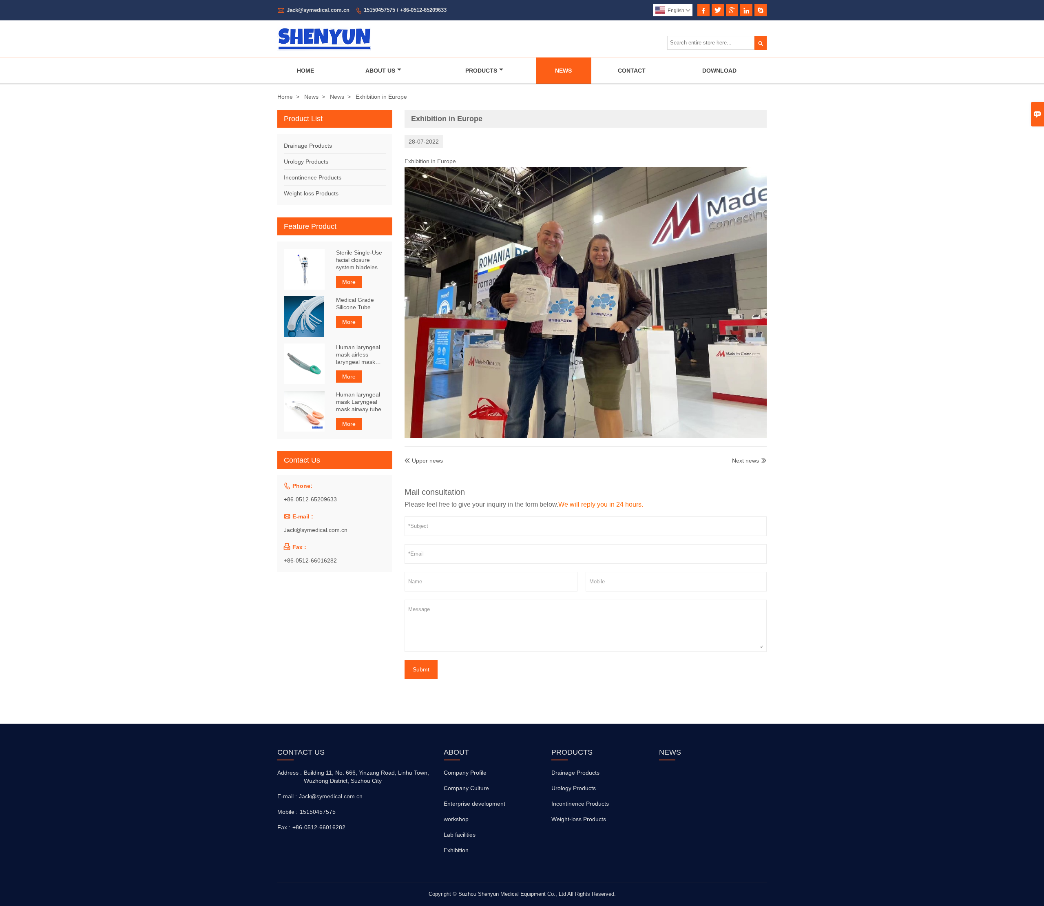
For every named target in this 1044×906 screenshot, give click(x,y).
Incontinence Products (312, 177)
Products (481, 70)
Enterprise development (474, 803)
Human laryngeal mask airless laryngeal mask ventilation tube (358, 355)
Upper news (424, 460)
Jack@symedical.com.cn (318, 10)
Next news (745, 460)
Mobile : (287, 812)
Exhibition (456, 850)
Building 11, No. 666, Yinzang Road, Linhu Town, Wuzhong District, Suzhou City (366, 776)
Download (719, 70)
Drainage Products (308, 145)
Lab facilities (460, 834)
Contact (632, 70)
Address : (289, 772)
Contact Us (301, 752)
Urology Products (306, 161)
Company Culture (466, 788)
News (563, 70)
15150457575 (318, 812)
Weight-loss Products (311, 193)
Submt (421, 669)
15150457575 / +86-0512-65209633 (405, 10)
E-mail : (287, 796)
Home (305, 70)
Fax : (283, 827)
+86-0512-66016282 (310, 560)
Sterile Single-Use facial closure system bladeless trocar (359, 260)
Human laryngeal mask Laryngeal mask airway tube (358, 401)
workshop (456, 819)
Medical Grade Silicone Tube (355, 303)
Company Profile (465, 772)
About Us (380, 70)
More (349, 282)
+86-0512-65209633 (310, 499)
